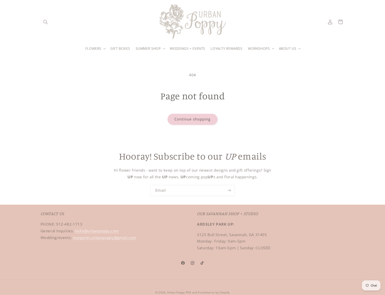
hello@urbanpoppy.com (97, 230)
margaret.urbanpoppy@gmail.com (104, 237)
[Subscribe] (229, 190)
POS (188, 292)
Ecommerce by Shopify (214, 292)
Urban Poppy (176, 292)
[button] (46, 22)
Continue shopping (192, 119)
